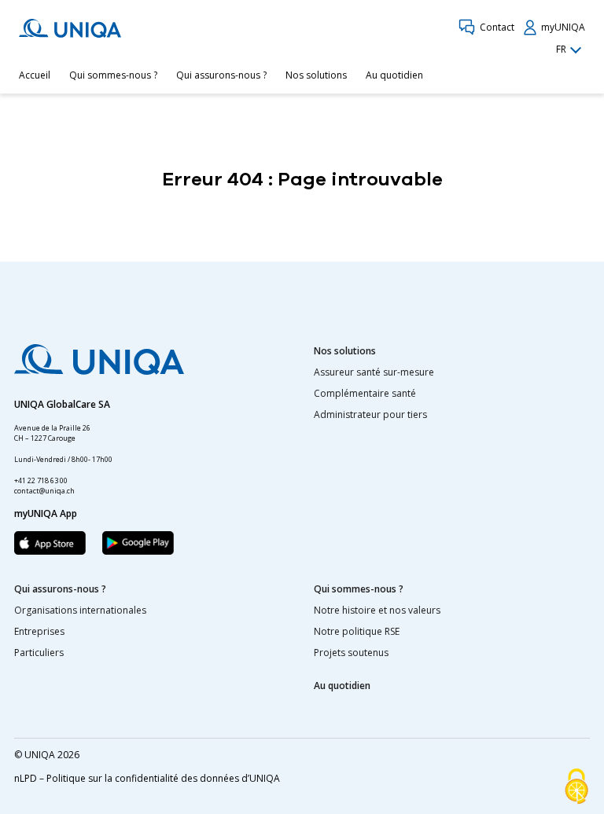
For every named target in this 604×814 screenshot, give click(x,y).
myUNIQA (563, 27)
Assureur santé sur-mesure (374, 372)
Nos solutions (316, 75)
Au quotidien (394, 75)
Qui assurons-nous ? (221, 75)
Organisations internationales (80, 610)
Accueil (34, 75)
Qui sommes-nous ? (113, 75)
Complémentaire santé (365, 393)
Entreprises (39, 631)
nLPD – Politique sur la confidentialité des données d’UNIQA (147, 778)
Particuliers (39, 652)
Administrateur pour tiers (370, 414)
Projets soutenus (351, 652)
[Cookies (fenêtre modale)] (576, 787)
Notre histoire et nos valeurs (377, 610)
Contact (497, 27)
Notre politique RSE (357, 631)
